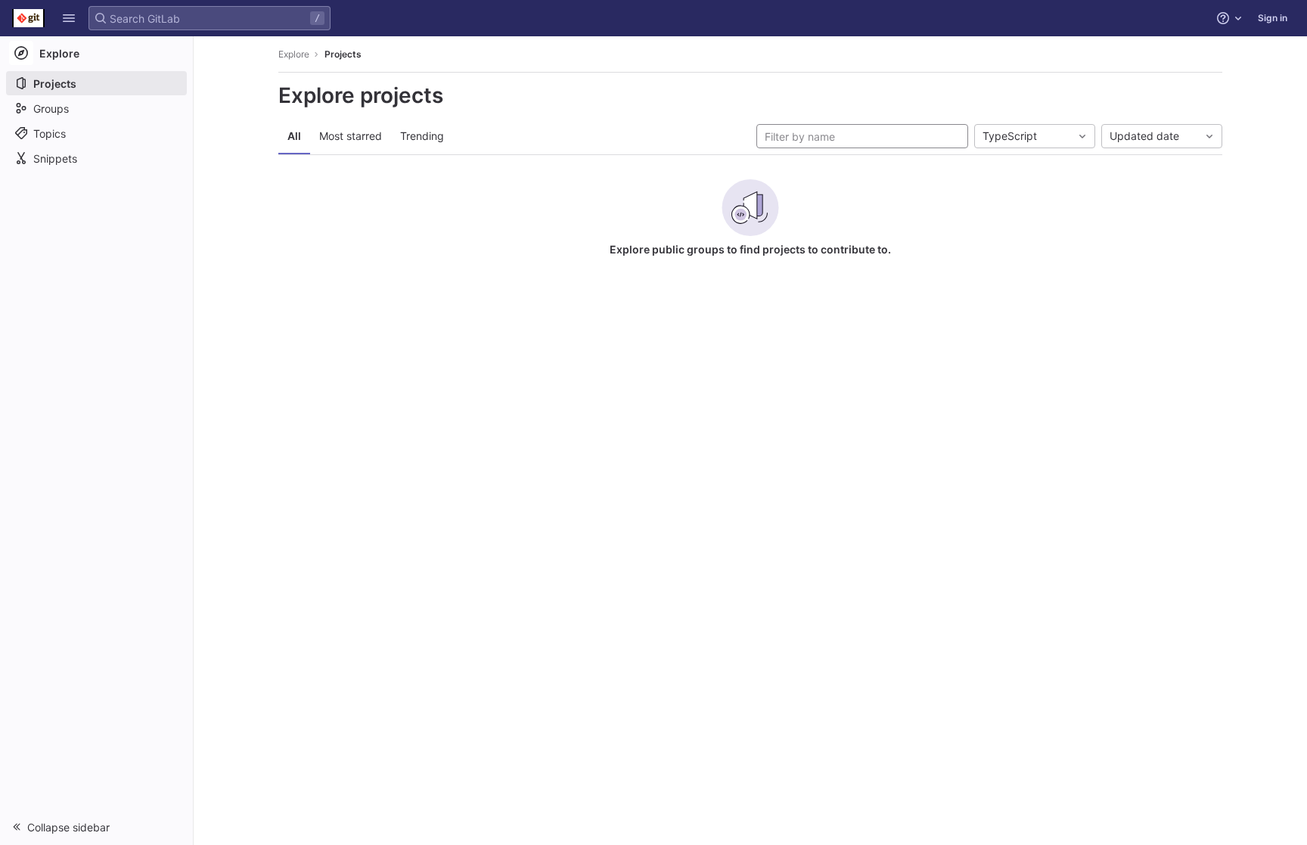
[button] (69, 18)
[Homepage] (28, 18)
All (294, 135)
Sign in (1272, 17)
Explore (293, 54)
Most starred (350, 135)
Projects (343, 54)
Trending (422, 135)
